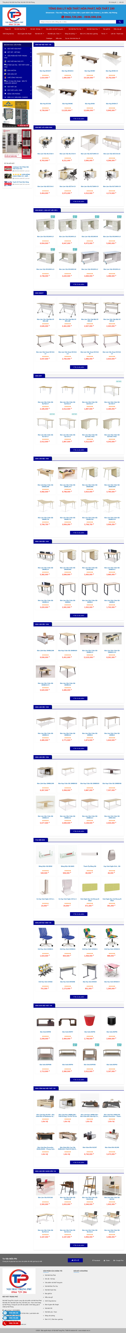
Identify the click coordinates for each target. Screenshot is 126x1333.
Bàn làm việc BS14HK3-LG (45, 269)
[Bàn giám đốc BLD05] (111, 1135)
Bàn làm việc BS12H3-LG (112, 269)
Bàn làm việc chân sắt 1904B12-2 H (45, 684)
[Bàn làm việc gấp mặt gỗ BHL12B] (67, 307)
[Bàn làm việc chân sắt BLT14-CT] (67, 423)
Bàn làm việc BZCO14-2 (45, 186)
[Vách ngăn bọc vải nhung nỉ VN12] (89, 887)
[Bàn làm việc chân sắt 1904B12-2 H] (45, 671)
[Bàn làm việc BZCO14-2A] (111, 142)
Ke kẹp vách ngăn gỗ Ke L (45, 899)
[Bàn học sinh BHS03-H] (111, 970)
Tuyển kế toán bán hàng (21, 182)
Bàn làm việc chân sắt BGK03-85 (89, 1198)
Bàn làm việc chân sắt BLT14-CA (67, 1231)
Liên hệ (121, 2)
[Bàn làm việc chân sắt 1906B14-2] (67, 804)
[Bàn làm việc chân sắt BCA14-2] (89, 1218)
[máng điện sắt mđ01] (67, 854)
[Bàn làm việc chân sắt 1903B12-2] (45, 588)
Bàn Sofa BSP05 (112, 1032)
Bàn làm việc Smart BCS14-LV (45, 352)
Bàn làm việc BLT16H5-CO (90, 186)
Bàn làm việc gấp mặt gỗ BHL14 (89, 320)
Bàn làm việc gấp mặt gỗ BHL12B (67, 320)
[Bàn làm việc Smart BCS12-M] (89, 340)
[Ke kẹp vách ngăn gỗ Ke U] (67, 887)
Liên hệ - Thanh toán (117, 33)
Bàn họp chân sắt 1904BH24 (67, 650)
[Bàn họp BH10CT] (45, 59)
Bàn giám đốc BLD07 (90, 1147)
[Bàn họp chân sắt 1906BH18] (67, 771)
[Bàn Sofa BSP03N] (89, 1052)
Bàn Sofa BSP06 (89, 1032)
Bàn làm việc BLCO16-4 (45, 153)
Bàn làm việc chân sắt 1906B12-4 (45, 817)
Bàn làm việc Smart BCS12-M (90, 352)
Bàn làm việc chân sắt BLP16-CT (67, 403)
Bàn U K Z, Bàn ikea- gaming (89, 33)
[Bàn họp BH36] (89, 91)
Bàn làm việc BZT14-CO (68, 186)
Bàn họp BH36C (67, 103)
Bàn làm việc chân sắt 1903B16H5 (67, 568)
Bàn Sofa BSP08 (45, 1032)
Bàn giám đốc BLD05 (112, 1147)
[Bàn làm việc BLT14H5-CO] (111, 174)
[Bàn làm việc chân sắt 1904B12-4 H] (111, 638)
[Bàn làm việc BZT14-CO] (67, 174)
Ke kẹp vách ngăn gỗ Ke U (68, 899)
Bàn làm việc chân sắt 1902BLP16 (89, 518)
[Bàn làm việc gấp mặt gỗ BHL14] (89, 307)
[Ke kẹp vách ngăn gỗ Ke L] (45, 887)
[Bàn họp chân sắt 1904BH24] (67, 638)
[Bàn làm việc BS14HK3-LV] (111, 224)
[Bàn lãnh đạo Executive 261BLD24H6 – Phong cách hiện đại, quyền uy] (45, 1135)
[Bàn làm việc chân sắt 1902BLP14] (111, 505)
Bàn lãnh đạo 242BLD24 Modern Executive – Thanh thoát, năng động (112, 1115)
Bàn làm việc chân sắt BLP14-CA (45, 1231)
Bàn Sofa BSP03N (90, 1064)
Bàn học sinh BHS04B (67, 982)
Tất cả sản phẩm (79, 118)
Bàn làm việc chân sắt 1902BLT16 (45, 518)
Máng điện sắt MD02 (45, 866)
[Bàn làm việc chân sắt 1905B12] (111, 721)
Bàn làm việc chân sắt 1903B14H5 (89, 568)
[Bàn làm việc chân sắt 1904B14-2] (67, 671)
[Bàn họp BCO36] (45, 91)
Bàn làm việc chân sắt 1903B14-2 (112, 568)
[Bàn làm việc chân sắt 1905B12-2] (67, 721)
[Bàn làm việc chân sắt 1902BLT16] (45, 505)
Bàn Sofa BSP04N (45, 1064)
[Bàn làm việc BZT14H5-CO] (89, 142)
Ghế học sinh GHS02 (45, 982)
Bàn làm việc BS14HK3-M (67, 269)
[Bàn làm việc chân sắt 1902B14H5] (111, 473)
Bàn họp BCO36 (45, 103)
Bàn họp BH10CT (45, 71)
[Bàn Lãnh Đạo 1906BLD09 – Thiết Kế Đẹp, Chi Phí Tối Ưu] (67, 1103)
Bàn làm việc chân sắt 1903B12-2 (45, 601)
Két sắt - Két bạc (35, 29)
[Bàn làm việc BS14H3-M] (89, 224)
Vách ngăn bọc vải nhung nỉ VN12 (89, 899)
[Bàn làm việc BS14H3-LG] (67, 224)
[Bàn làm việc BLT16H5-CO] (89, 174)
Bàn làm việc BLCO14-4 (68, 153)
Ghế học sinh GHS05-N (67, 949)
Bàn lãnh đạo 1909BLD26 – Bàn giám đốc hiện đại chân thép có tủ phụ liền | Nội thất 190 (89, 1115)
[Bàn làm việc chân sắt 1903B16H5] (67, 556)
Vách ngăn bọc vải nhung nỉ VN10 (112, 899)
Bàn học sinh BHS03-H (112, 982)
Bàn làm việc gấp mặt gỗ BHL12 (111, 320)
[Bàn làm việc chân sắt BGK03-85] (89, 1185)
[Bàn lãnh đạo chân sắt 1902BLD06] (45, 473)
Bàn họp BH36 (90, 103)
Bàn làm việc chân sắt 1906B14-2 (67, 817)
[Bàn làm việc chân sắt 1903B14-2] (111, 556)
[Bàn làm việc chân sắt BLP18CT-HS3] (89, 423)
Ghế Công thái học (8, 33)
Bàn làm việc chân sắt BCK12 (112, 1198)
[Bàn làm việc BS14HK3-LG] (45, 257)
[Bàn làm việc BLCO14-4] (67, 142)
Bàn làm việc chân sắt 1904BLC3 (89, 651)
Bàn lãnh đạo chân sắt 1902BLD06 (45, 485)
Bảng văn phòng (70, 33)
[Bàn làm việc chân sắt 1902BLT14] (67, 505)
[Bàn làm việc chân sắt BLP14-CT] (89, 390)
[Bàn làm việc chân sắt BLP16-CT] (67, 390)
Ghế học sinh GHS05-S (45, 949)
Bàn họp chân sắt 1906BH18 (67, 783)
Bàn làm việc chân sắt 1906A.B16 (112, 817)
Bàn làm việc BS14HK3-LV (112, 236)
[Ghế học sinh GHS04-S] (89, 937)
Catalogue (49, 38)
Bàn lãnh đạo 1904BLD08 (45, 650)
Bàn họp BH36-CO (112, 71)
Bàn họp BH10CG (67, 71)
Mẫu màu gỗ (117, 29)
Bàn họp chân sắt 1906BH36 (112, 783)
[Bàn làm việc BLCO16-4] (45, 142)
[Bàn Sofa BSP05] (111, 1020)
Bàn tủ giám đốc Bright (24, 33)
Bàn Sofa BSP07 (67, 1032)
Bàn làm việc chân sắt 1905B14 (89, 734)
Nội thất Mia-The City (75, 29)
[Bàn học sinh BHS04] (89, 970)
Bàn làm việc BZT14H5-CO (90, 153)
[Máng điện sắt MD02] (45, 854)
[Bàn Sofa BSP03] (111, 1052)
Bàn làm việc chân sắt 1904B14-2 (67, 684)
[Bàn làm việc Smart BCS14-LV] (45, 340)
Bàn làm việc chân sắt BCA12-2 (112, 1231)
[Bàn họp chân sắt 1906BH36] (111, 771)
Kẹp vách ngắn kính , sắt (112, 866)
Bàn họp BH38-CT (112, 103)
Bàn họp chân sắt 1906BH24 (89, 783)
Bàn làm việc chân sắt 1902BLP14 (112, 518)
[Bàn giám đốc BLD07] (89, 1135)
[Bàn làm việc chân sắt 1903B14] (89, 588)
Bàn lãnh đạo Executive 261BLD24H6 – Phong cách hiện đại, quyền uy (45, 1148)
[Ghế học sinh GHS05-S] (45, 937)
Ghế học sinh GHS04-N (112, 949)
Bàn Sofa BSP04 (67, 1064)
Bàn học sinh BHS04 (90, 982)
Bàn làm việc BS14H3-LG (67, 236)
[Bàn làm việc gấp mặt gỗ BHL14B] (45, 307)
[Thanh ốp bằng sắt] (89, 854)
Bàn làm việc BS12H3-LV (90, 269)
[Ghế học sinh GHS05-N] (67, 937)
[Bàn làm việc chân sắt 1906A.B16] (111, 804)
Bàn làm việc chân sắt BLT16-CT (45, 435)
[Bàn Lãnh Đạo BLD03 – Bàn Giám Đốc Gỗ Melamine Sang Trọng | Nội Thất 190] (45, 1103)
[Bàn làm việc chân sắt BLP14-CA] (45, 1218)
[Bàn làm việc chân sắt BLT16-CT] (45, 423)
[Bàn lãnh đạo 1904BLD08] (45, 638)
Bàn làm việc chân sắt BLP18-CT (45, 403)
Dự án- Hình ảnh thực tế (72, 38)
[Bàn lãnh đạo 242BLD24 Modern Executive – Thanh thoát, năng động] (111, 1103)
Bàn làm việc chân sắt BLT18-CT (112, 403)
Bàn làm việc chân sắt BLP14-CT (89, 403)
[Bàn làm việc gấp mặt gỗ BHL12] (111, 307)
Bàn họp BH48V (90, 71)
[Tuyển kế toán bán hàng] (8, 183)
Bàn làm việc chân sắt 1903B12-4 (45, 568)
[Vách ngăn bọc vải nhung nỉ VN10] (111, 887)
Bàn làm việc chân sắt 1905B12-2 (67, 734)
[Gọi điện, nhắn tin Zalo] (5, 1313)
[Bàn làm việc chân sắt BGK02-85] (67, 1185)
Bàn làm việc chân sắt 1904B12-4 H (112, 651)
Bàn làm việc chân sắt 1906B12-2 (89, 817)
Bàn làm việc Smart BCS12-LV (112, 352)
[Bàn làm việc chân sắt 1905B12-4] (45, 721)
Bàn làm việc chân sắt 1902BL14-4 (67, 485)
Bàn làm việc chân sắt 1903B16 (67, 601)
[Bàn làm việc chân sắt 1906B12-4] (45, 804)
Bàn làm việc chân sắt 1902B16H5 (89, 485)
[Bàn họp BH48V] (89, 59)
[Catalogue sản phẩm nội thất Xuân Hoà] (8, 168)
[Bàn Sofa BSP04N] (45, 1052)
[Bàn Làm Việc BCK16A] (45, 1185)
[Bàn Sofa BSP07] (67, 1020)
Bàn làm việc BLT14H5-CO (112, 186)
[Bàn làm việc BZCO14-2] (45, 174)
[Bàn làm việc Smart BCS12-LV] (111, 340)
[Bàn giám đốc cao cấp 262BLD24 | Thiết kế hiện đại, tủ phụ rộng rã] (67, 1135)
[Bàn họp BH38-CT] (111, 91)
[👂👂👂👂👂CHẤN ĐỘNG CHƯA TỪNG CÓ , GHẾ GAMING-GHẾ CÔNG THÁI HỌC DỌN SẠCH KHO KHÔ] (8, 176)
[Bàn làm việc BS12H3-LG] (111, 257)
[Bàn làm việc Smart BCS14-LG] (67, 340)
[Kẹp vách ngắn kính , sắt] (111, 854)
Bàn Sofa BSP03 (112, 1064)
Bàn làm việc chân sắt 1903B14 (89, 601)
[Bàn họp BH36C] (67, 91)
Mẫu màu (59, 38)
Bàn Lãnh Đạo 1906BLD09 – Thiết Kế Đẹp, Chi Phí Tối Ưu (67, 1115)
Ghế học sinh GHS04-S (89, 949)
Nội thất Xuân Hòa (92, 29)
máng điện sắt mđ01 (67, 866)
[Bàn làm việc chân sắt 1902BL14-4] (67, 473)
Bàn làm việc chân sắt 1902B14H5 (112, 485)
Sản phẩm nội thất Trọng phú (54, 29)
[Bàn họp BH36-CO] (111, 59)
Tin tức (103, 33)
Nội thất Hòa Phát (19, 29)
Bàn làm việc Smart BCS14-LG (67, 352)
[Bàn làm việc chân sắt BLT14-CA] (67, 1218)
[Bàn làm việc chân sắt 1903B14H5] (89, 556)
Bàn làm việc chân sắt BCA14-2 (89, 1231)
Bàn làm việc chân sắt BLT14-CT (67, 435)
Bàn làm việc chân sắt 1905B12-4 (45, 734)
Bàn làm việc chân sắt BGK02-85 (67, 1198)
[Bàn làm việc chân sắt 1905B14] (89, 721)
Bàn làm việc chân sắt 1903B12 (112, 601)
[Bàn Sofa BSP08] (45, 1020)
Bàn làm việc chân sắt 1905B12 (112, 734)
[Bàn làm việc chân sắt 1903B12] (111, 588)
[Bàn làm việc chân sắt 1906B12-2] (89, 804)
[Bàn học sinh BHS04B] (67, 970)
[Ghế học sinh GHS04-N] (111, 937)
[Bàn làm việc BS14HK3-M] (67, 257)
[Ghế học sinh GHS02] (45, 970)
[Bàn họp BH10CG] (67, 59)
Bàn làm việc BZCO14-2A (111, 153)
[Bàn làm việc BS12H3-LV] (89, 257)
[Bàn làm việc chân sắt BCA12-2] (111, 1218)
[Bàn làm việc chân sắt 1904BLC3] (89, 638)
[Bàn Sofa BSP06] (89, 1020)
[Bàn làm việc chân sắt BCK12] (111, 1185)
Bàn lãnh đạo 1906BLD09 (45, 783)
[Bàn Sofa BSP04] (67, 1052)
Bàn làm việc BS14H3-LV (45, 236)
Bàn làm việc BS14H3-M (90, 236)
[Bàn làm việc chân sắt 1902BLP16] (89, 505)
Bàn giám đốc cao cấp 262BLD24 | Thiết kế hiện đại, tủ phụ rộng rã (67, 1148)
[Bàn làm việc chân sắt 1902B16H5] (89, 473)
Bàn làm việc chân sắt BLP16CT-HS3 (112, 435)
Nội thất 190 (38, 33)
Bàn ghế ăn (106, 29)
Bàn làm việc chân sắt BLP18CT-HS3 (89, 435)
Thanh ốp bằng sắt (89, 866)
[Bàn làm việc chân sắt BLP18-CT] (45, 390)
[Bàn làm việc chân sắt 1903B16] (67, 588)
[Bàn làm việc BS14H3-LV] (45, 224)
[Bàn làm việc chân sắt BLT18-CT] (111, 390)
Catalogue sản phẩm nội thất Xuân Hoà (21, 167)
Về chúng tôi (112, 2)
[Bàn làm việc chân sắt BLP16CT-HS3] (111, 423)
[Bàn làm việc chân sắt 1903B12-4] (45, 556)
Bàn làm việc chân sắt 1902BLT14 (67, 518)
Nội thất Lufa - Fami (53, 33)
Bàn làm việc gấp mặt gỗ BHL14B (45, 320)
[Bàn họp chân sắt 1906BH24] (89, 771)
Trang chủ (8, 29)
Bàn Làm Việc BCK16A (45, 1197)
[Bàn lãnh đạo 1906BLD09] (45, 771)
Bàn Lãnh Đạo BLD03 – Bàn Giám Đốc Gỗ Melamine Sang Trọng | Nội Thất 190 (45, 1115)
